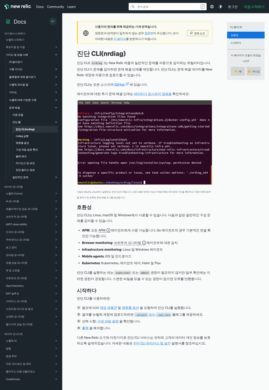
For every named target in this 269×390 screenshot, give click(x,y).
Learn (71, 6)
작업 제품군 (108, 307)
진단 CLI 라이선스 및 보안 (152, 343)
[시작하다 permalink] (98, 290)
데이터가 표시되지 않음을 (153, 94)
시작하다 (236, 42)
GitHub (119, 84)
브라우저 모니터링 (127, 242)
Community (55, 6)
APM (101, 230)
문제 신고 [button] (199, 33)
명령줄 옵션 (130, 307)
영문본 (149, 33)
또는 (152, 314)
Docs (40, 6)
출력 (85, 328)
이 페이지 (120, 39)
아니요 (254, 71)
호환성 (234, 35)
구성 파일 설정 (108, 321)
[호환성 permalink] (93, 207)
